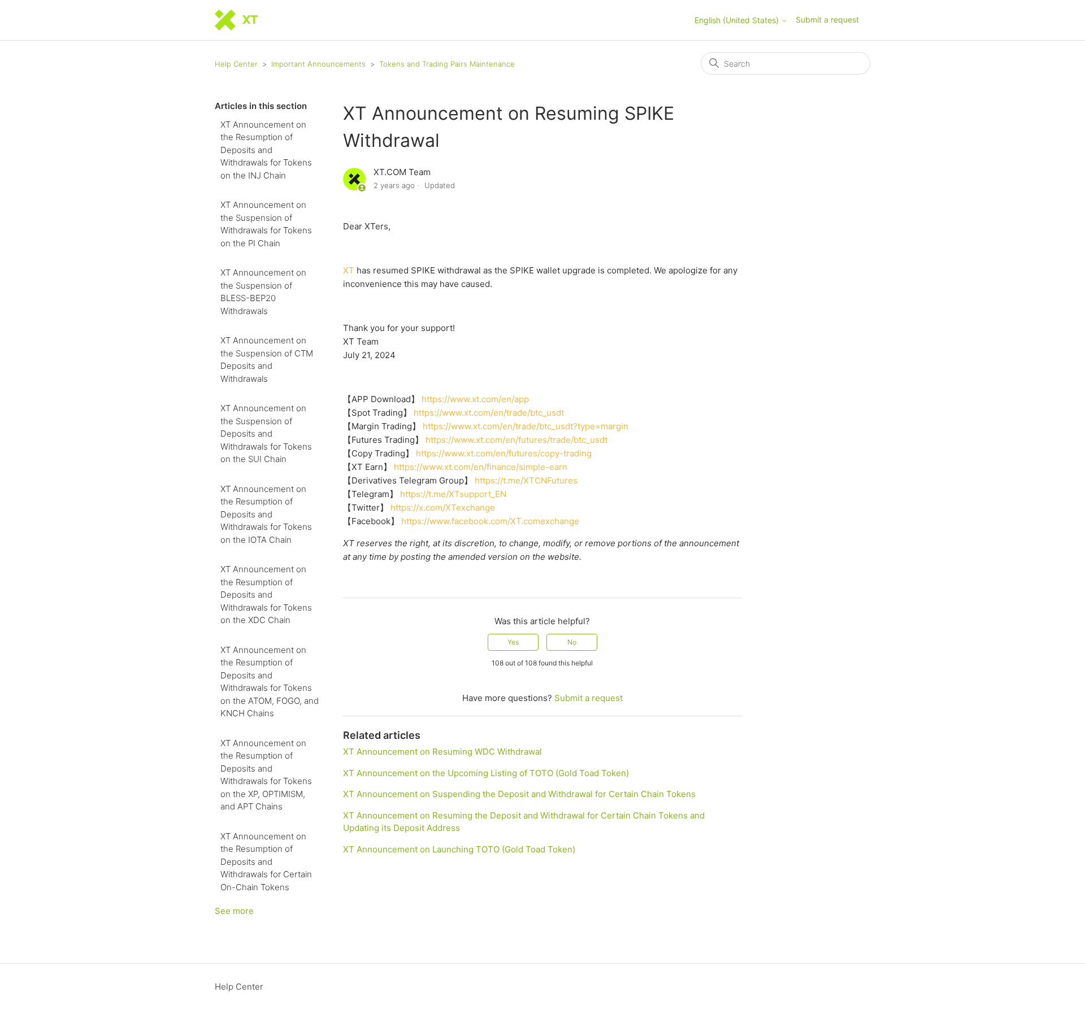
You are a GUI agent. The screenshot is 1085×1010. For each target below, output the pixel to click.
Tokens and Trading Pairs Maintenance (447, 63)
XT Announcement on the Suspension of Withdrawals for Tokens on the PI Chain (266, 224)
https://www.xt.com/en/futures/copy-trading (504, 453)
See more (234, 910)
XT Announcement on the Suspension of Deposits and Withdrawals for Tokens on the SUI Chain (266, 433)
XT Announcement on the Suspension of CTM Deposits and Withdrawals (266, 359)
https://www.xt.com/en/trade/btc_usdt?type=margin (525, 426)
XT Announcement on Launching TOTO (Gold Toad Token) (459, 849)
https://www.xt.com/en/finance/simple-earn (480, 467)
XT (348, 270)
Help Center (236, 63)
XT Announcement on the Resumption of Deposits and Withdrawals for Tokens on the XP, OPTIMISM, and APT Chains (266, 775)
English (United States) (738, 20)
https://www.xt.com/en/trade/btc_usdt (489, 412)
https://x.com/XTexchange (442, 507)
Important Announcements (318, 63)
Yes (513, 642)
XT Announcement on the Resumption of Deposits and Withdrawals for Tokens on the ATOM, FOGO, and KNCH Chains (269, 682)
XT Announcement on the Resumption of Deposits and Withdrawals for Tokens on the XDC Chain (266, 594)
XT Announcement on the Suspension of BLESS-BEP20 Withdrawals (263, 291)
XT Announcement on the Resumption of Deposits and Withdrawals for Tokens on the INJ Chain (266, 150)
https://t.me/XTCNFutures (526, 480)
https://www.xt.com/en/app (475, 399)
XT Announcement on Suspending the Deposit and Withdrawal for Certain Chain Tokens (519, 794)
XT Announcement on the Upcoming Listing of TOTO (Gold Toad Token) (486, 773)
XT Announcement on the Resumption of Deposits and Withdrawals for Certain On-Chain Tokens (266, 862)
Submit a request (827, 19)
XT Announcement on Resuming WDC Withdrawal (442, 751)
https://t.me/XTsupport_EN (453, 494)
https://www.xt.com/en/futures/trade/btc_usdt (516, 439)
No (571, 642)
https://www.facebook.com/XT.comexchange (490, 521)
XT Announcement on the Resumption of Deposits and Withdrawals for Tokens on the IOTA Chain (266, 514)
